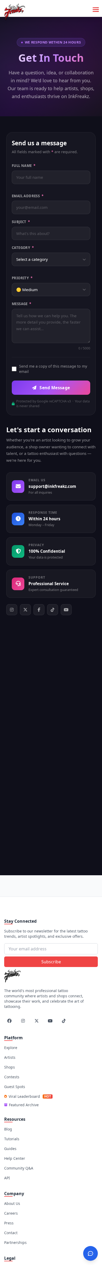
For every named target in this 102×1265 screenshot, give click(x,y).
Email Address (27, 196)
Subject (21, 221)
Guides (10, 1148)
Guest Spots (14, 1086)
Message (21, 303)
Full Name (23, 165)
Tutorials (11, 1138)
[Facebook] (38, 609)
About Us (12, 1203)
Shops (9, 1067)
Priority (22, 278)
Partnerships (15, 1242)
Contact (11, 1232)
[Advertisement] (53, 885)
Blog (8, 1129)
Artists (9, 1057)
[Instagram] (11, 609)
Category (23, 247)
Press (9, 1222)
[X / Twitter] (25, 609)
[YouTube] (66, 609)
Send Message (54, 388)
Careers (11, 1213)
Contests (11, 1076)
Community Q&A (18, 1168)
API (7, 1177)
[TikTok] (52, 609)
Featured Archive (24, 1104)
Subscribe (51, 962)
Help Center (14, 1158)
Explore (10, 1047)
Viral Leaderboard (30, 1096)
